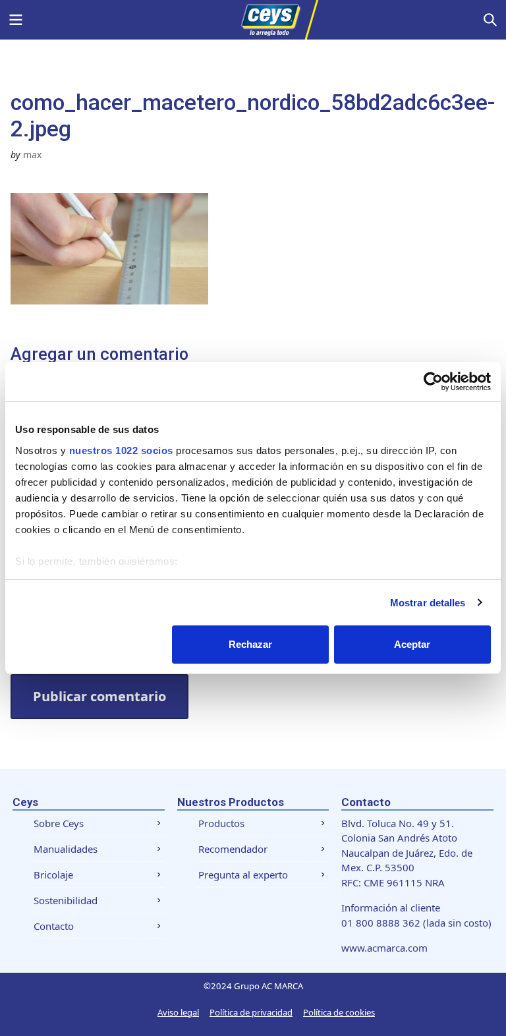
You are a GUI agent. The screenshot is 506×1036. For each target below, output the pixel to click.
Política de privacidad (251, 1012)
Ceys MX (253, 20)
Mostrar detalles (428, 602)
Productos (221, 823)
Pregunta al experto (243, 874)
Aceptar (412, 644)
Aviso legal (178, 1012)
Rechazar (250, 644)
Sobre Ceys (59, 823)
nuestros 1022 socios (121, 450)
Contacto (54, 926)
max (32, 154)
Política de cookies (339, 1012)
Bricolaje (53, 874)
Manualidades (66, 848)
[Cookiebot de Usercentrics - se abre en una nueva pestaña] (433, 381)
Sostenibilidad (66, 900)
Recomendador (232, 848)
